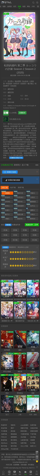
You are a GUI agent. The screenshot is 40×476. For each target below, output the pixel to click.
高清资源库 (20, 206)
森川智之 (31, 83)
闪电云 (32, 214)
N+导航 (32, 443)
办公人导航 (24, 446)
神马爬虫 (31, 465)
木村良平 (16, 83)
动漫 (19, 6)
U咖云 (7, 219)
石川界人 (11, 81)
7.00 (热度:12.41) (15, 119)
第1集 (5, 230)
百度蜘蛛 (16, 465)
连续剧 (9, 6)
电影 (4, 6)
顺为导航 (4, 446)
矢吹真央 (13, 86)
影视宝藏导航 (25, 431)
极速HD (20, 219)
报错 (36, 165)
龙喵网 (32, 440)
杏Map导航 (5, 449)
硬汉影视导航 (15, 440)
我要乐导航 (24, 428)
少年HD (7, 201)
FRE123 (4, 437)
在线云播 (5, 187)
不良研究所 (14, 449)
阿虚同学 (4, 425)
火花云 (32, 197)
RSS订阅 (9, 465)
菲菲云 (7, 206)
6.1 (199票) (13, 113)
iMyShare (4, 443)
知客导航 (24, 443)
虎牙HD (20, 201)
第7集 (25, 235)
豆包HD (7, 197)
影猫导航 (4, 440)
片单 (33, 6)
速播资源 (33, 201)
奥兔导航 (4, 428)
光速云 (7, 210)
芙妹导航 (14, 443)
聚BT (12, 428)
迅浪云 (20, 210)
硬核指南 (14, 434)
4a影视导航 (24, 440)
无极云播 (20, 214)
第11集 (25, 240)
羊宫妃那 (9, 83)
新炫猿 (13, 431)
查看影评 (22, 113)
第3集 (25, 230)
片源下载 (13, 187)
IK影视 (7, 193)
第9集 (5, 240)
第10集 (15, 240)
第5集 (5, 235)
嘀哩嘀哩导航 (15, 437)
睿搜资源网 (34, 431)
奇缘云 (32, 193)
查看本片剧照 (11, 172)
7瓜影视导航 (25, 434)
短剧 (24, 6)
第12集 (34, 240)
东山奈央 (25, 81)
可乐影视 (4, 431)
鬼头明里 (18, 81)
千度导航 (33, 434)
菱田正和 (11, 89)
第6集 (15, 235)
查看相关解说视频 (14, 180)
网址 (28, 6)
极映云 (32, 210)
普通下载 (21, 187)
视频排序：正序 (32, 225)
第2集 (15, 230)
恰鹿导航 (33, 425)
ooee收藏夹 (24, 425)
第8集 (34, 235)
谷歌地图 (24, 465)
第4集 (34, 230)
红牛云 (32, 206)
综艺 (14, 6)
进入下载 (25, 165)
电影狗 (13, 425)
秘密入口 (33, 446)
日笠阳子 (23, 83)
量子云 (7, 214)
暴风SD (32, 219)
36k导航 (23, 437)
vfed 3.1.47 (32, 468)
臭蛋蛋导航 (34, 428)
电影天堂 (20, 193)
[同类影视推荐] (37, 462)
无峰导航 (4, 434)
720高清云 (19, 197)
